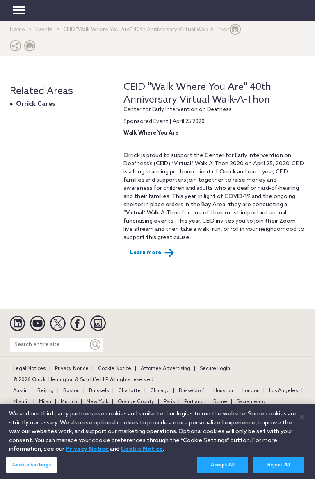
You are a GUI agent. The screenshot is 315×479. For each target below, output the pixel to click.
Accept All (223, 465)
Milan (45, 402)
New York (97, 402)
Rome (220, 402)
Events (44, 30)
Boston (71, 391)
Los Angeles (283, 391)
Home (17, 30)
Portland (194, 402)
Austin (20, 391)
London (251, 391)
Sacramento (251, 402)
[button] (15, 48)
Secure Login (215, 369)
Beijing (45, 391)
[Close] (302, 417)
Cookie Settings (31, 465)
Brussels (99, 391)
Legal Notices (29, 369)
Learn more (145, 253)
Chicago (159, 391)
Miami (20, 402)
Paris (169, 402)
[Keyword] (95, 344)
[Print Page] (30, 48)
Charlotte (129, 391)
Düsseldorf (191, 391)
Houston (223, 391)
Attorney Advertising (165, 369)
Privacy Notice (72, 369)
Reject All (278, 465)
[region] (157, 441)
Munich (69, 402)
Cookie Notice (114, 369)
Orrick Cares (35, 104)
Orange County (136, 402)
